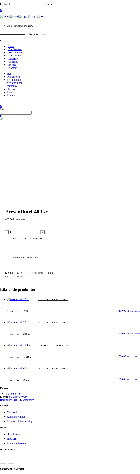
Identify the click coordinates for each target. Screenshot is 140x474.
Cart (12, 34)
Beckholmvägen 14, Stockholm (17, 399)
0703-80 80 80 (13, 393)
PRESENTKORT (35, 273)
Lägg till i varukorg (28, 239)
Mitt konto (12, 412)
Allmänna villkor (16, 416)
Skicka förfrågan (25, 258)
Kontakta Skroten (16, 443)
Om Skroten (13, 434)
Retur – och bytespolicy (19, 421)
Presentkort (14, 276)
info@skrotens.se (17, 396)
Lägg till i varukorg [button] (53, 300)
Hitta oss (11, 438)
